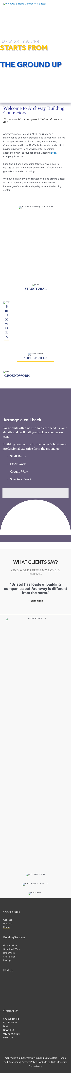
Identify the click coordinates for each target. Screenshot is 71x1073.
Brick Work (18, 464)
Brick (53, 152)
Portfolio (7, 923)
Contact (7, 919)
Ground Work (19, 471)
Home (6, 927)
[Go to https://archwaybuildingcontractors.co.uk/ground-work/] (6, 375)
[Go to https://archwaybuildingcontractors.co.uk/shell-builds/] (35, 357)
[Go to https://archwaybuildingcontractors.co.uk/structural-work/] (35, 288)
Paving (7, 960)
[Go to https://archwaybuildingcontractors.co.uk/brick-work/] (6, 321)
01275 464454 (11, 1033)
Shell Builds (18, 456)
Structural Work (21, 479)
